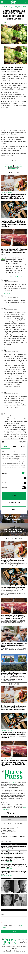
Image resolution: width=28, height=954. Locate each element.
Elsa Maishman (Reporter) (16, 22)
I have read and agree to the (13, 926)
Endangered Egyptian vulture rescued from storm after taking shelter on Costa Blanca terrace (13, 852)
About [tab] (23, 446)
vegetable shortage (13, 168)
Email (3, 914)
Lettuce (16, 164)
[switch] (24, 478)
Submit (14, 931)
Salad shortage (9, 166)
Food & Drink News (20, 153)
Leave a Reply (19, 277)
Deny (14, 509)
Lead (24, 6)
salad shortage (15, 71)
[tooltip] (7, 272)
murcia (21, 164)
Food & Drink (18, 6)
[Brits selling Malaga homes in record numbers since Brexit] (14, 529)
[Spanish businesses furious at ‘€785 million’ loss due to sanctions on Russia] (14, 516)
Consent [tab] (5, 446)
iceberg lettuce (8, 164)
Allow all (14, 495)
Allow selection (14, 502)
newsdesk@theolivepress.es (14, 265)
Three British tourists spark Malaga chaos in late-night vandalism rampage (13, 847)
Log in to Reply (7, 293)
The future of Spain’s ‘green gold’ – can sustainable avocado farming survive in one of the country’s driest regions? (14, 673)
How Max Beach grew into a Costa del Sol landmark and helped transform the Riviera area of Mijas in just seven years (13, 196)
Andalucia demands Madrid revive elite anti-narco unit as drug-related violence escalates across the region (13, 873)
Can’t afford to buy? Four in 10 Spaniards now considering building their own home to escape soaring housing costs (12, 859)
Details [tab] (14, 446)
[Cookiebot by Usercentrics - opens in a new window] (19, 442)
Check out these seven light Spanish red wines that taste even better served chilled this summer (14, 645)
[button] (25, 819)
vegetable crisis (18, 166)
